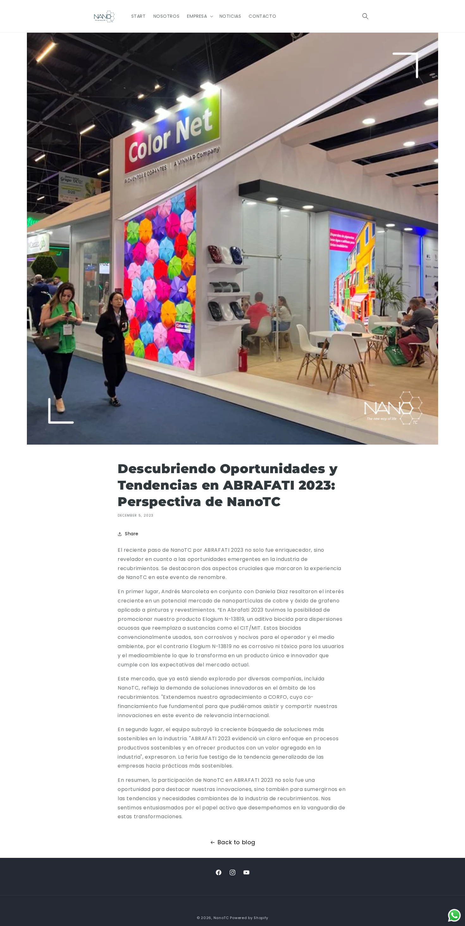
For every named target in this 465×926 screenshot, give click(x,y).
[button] (199, 16)
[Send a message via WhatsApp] (454, 915)
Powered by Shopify (249, 917)
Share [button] (132, 534)
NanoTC (221, 917)
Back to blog (236, 842)
